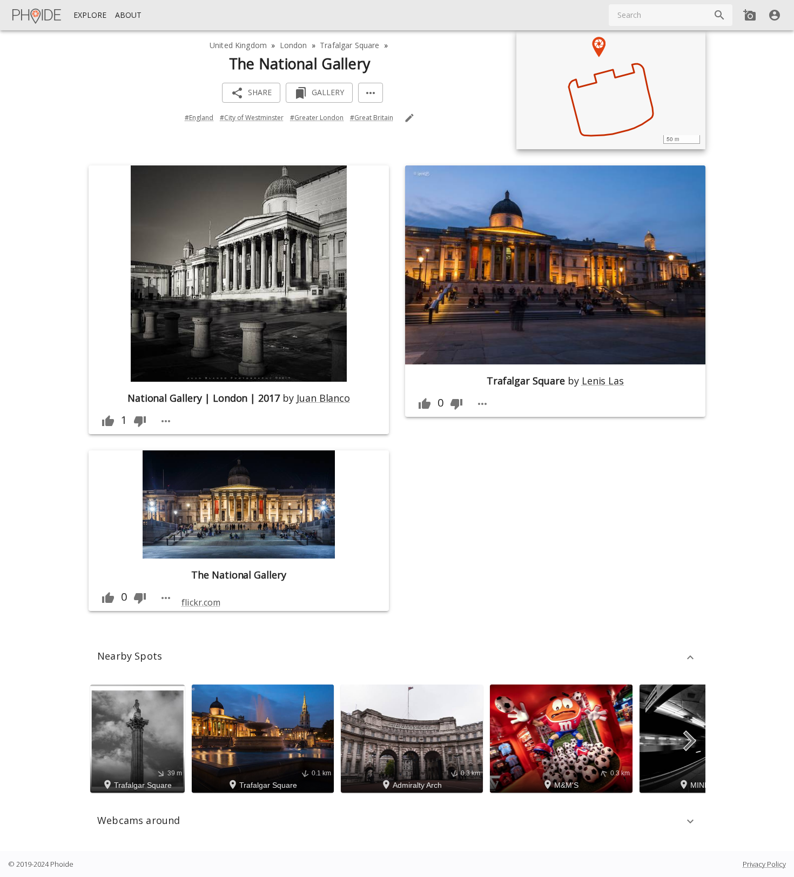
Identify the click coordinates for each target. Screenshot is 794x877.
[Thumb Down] (140, 421)
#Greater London (317, 117)
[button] (397, 657)
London (293, 45)
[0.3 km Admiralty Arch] (413, 737)
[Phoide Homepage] (37, 15)
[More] (370, 93)
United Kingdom (238, 45)
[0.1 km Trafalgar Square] (264, 737)
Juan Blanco (323, 397)
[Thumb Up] (108, 421)
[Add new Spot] (750, 15)
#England (199, 117)
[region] (610, 89)
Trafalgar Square (349, 45)
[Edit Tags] (409, 118)
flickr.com (200, 602)
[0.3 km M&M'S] (563, 737)
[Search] (719, 15)
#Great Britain (371, 117)
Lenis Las (603, 380)
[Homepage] (37, 15)
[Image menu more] (166, 421)
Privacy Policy (764, 864)
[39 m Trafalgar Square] (139, 737)
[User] (774, 15)
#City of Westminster (252, 117)
